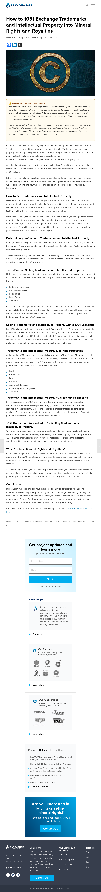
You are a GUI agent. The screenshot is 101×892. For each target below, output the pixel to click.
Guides (88, 852)
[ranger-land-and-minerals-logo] (19, 6)
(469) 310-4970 (14, 867)
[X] (20, 45)
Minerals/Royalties (67, 860)
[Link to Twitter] (13, 875)
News (87, 867)
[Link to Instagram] (18, 875)
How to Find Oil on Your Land (42, 782)
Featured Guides (37, 750)
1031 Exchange (65, 864)
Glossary (89, 862)
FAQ (87, 857)
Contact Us (38, 634)
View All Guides (40, 787)
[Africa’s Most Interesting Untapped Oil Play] (2, 446)
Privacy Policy (59, 888)
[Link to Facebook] (8, 875)
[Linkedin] (14, 45)
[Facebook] (9, 45)
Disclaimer (68, 888)
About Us (63, 855)
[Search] (85, 5)
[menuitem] (85, 5)
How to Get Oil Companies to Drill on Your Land (50, 764)
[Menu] (91, 5)
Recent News (57, 750)
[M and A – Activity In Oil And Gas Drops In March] (99, 446)
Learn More (38, 685)
